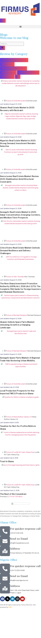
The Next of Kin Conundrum (13, 494)
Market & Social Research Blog (13, 68)
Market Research (8, 72)
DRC (10, 607)
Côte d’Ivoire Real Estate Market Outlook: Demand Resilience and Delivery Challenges (20, 251)
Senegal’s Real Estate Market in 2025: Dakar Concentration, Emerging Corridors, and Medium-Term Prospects (20, 215)
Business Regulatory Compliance (14, 60)
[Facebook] (2, 598)
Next (20, 497)
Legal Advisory (7, 64)
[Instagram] (17, 598)
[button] (20, 26)
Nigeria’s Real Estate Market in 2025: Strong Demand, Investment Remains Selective (18, 143)
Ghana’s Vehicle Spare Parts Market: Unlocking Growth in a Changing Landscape (17, 325)
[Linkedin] (12, 598)
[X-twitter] (7, 598)
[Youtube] (22, 598)
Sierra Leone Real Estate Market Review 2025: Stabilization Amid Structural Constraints (19, 179)
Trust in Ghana (7, 461)
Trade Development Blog (28, 72)
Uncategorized (7, 77)
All (18, 77)
